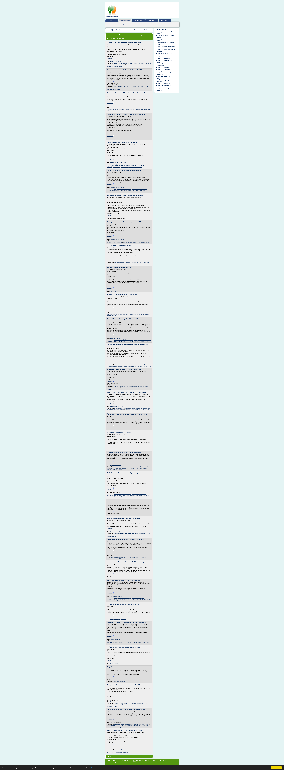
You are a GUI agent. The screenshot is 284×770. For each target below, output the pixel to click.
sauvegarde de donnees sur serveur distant (118, 751)
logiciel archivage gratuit (164, 83)
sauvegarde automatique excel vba (129, 242)
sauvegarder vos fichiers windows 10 (122, 494)
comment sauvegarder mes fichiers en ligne (136, 88)
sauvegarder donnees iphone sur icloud (116, 314)
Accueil (109, 24)
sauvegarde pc (125, 20)
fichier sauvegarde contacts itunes (137, 641)
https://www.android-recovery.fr (117, 515)
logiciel (111, 20)
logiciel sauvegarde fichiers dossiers (164, 86)
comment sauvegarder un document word (115, 725)
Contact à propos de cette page (159, 760)
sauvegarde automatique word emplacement (165, 36)
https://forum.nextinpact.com (116, 748)
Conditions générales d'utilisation (129, 760)
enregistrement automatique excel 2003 (127, 264)
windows (151, 20)
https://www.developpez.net (116, 363)
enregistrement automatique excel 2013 (114, 558)
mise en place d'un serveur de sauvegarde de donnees (127, 749)
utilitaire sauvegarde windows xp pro (166, 77)
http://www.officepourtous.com (117, 554)
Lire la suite (110, 58)
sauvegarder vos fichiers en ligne (134, 64)
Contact (160, 24)
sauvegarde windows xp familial (129, 341)
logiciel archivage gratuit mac (165, 56)
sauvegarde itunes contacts (130, 642)
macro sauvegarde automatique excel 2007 (122, 386)
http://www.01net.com (115, 449)
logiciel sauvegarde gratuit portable (164, 80)
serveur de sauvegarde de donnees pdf (121, 752)
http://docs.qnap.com (115, 291)
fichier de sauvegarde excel (119, 86)
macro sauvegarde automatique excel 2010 (128, 387)
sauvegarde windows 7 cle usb (115, 341)
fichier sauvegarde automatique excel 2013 (115, 366)
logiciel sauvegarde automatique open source (166, 50)
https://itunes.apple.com (115, 639)
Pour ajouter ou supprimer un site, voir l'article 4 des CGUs (121, 762)
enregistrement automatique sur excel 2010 (137, 557)
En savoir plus (95, 768)
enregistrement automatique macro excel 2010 (115, 469)
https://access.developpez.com (117, 679)
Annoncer (154, 24)
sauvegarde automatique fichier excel (132, 109)
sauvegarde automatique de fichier (138, 190)
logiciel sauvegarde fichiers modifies (164, 89)
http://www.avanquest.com (116, 596)
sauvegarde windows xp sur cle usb (142, 340)
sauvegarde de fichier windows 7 (123, 340)
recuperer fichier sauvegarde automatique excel (123, 364)
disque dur (138, 20)
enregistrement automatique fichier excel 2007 (123, 262)
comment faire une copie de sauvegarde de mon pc (124, 165)
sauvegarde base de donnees (122, 533)
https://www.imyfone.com (115, 311)
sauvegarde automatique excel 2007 (113, 387)
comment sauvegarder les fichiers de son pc (131, 167)
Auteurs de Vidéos (129, 24)
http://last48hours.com (115, 139)
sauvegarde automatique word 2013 (165, 39)
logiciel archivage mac (164, 58)
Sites (121, 24)
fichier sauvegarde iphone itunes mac (135, 314)
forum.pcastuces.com (115, 338)
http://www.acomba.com (115, 61)
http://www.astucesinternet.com (117, 531)
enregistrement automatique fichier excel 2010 (123, 107)
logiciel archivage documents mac (165, 61)
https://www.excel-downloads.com (118, 162)
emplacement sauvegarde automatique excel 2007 (139, 386)
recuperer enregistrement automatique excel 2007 (119, 557)
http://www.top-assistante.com (117, 261)
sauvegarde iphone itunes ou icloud (141, 312)
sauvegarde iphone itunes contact (115, 642)
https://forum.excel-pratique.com (117, 187)
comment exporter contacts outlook (121, 641)
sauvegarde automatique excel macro (143, 242)
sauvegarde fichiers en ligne (113, 89)
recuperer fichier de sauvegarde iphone (123, 312)
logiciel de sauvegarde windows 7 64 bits (120, 495)
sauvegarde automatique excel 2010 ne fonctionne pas (117, 190)
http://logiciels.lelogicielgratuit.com (118, 619)
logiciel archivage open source (166, 69)
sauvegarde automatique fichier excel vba (116, 109)
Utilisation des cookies (144, 760)
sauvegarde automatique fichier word (117, 64)
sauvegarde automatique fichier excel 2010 (142, 107)
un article (146, 24)
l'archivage (165, 20)
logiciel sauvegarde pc (164, 67)
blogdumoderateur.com (115, 465)
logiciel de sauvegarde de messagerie (164, 73)
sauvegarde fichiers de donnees (123, 63)
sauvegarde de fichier (163, 71)
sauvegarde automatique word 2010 (165, 43)
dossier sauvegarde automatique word (166, 47)
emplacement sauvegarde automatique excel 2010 (116, 191)
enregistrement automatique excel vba (136, 705)
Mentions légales (114, 760)
